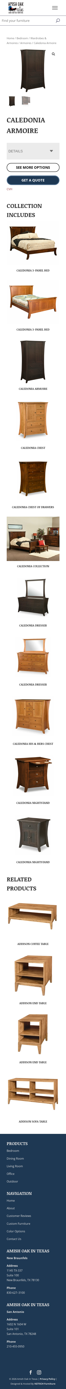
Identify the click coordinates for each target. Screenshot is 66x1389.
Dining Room (15, 1158)
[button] (53, 54)
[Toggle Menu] (55, 7)
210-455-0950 (15, 1346)
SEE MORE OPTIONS (33, 167)
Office (10, 1174)
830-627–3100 (16, 1293)
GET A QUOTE (33, 180)
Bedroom (22, 38)
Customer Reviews (19, 1216)
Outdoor (12, 1181)
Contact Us (14, 1239)
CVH (9, 189)
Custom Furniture (18, 1224)
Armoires (25, 43)
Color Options (16, 1231)
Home (10, 38)
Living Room (15, 1166)
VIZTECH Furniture (44, 1383)
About (11, 1208)
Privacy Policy (47, 1378)
